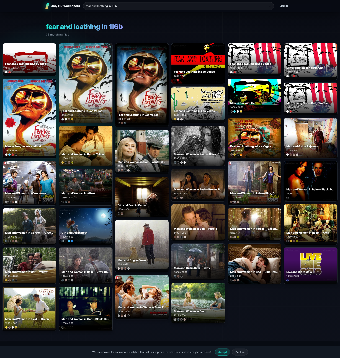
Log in (284, 5)
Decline (239, 352)
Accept (222, 352)
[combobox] (176, 6)
